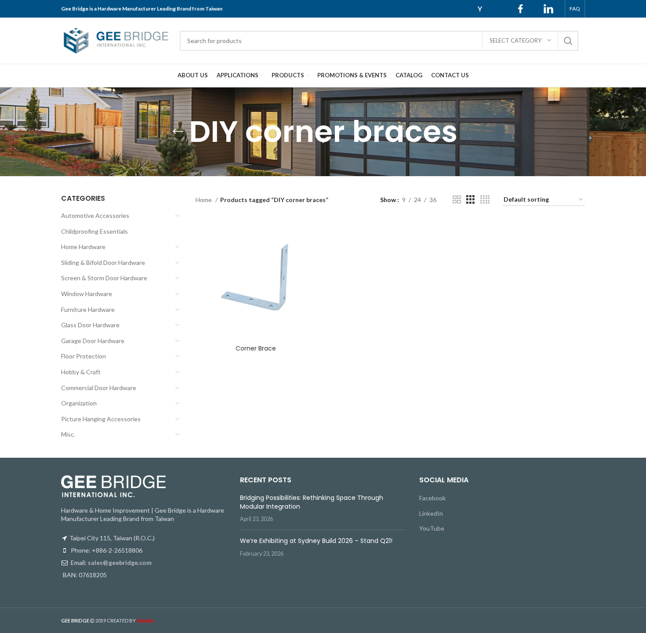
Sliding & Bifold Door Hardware (103, 262)
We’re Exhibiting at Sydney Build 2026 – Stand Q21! (316, 540)
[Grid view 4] (485, 199)
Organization (79, 403)
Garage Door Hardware (92, 340)
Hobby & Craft (81, 372)
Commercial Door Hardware (98, 387)
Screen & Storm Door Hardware (104, 278)
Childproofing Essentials (94, 231)
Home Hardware (83, 246)
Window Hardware (86, 293)
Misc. (68, 434)
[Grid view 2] (457, 199)
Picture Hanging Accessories (101, 419)
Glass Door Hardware (90, 325)
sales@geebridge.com (120, 562)
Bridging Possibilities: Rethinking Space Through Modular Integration (311, 502)
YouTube (431, 528)
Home (204, 199)
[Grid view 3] (470, 199)
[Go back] (178, 132)
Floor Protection (83, 356)
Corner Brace (256, 348)
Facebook (432, 498)
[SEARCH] (568, 41)
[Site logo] (116, 39)
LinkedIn (431, 513)
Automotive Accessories (95, 215)
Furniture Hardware (88, 309)
